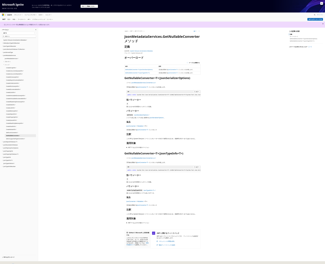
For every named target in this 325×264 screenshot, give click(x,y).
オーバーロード (294, 36)
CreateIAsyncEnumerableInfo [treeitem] (14, 80)
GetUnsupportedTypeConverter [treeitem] (15, 138)
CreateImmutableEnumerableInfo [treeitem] (15, 98)
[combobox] (19, 33)
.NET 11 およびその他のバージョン (138, 147)
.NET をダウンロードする (315, 19)
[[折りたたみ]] (35, 29)
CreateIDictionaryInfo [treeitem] (12, 86)
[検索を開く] (314, 14)
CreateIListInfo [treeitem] (10, 92)
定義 (291, 34)
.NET (131, 31)
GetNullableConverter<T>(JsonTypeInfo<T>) (137, 73)
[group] (163, 95)
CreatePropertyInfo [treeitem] (11, 117)
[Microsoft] (3, 15)
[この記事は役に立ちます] (309, 47)
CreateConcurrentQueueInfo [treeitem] (14, 71)
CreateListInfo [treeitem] (10, 108)
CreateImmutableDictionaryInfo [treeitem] (15, 95)
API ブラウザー (139, 31)
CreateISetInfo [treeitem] (10, 105)
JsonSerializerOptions (141, 115)
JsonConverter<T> (173, 69)
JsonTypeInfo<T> (149, 190)
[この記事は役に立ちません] (311, 47)
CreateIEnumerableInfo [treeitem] (12, 89)
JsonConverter (131, 126)
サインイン (320, 14)
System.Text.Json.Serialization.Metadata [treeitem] (14, 40)
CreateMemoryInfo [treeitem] (11, 111)
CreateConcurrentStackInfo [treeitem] (13, 74)
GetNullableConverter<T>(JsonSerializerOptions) (139, 69)
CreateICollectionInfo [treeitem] (12, 83)
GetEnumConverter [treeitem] (11, 132)
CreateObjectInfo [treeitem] (11, 114)
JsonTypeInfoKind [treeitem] (8, 163)
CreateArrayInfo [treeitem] (10, 68)
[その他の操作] (199, 31)
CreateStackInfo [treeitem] (10, 126)
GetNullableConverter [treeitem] (12, 135)
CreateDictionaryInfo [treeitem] (12, 77)
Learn (126, 31)
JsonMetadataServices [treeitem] (11, 58)
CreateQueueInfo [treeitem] (11, 120)
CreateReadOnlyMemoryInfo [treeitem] (14, 123)
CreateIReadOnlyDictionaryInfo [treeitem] (15, 101)
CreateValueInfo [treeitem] (10, 129)
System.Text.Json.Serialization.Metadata (141, 51)
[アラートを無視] (321, 3)
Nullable (140, 126)
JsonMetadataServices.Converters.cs (143, 83)
